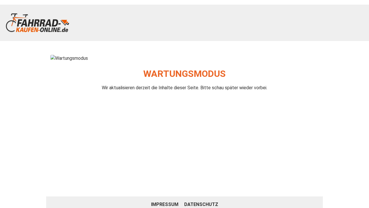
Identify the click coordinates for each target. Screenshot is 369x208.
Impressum (165, 204)
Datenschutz (201, 204)
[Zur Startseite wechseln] (37, 22)
